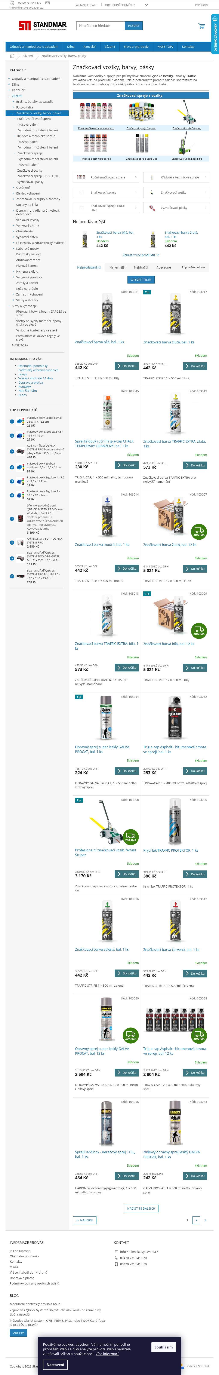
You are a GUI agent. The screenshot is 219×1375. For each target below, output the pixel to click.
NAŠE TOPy (20, 345)
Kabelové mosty (27, 248)
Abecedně (164, 267)
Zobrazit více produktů (139, 255)
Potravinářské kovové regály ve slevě (38, 338)
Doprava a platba (30, 382)
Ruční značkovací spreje (34, 119)
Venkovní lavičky (27, 220)
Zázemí (17, 96)
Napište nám (27, 391)
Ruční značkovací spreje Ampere (96, 128)
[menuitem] (34, 47)
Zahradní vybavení (29, 294)
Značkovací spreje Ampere (141, 128)
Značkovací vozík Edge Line (187, 158)
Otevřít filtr (141, 280)
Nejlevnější (117, 267)
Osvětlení (23, 188)
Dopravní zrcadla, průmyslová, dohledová (38, 212)
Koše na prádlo (27, 289)
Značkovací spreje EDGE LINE (38, 176)
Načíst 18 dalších (141, 1208)
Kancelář (18, 90)
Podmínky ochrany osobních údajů (38, 372)
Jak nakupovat (85, 5)
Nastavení (55, 1364)
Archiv (18, 1333)
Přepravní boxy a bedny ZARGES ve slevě (41, 313)
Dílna (15, 84)
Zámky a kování (27, 283)
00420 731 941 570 (133, 1258)
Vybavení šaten (27, 237)
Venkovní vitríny (27, 225)
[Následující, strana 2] (196, 1220)
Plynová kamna (27, 266)
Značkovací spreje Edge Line (141, 158)
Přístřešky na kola (28, 254)
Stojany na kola (27, 205)
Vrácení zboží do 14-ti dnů (28, 1272)
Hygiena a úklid (27, 271)
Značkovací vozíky (29, 170)
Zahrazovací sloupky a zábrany (38, 199)
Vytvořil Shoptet (198, 1366)
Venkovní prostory (29, 277)
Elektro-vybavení (28, 193)
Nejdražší (141, 267)
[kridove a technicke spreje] (95, 143)
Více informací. (107, 1353)
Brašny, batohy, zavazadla (34, 101)
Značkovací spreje (30, 153)
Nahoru (86, 1220)
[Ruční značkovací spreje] (96, 111)
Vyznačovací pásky (30, 182)
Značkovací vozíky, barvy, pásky (38, 113)
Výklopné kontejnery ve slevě (36, 330)
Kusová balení (28, 124)
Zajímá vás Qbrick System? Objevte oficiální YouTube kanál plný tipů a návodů (55, 1312)
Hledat (133, 26)
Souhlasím (164, 1347)
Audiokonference (28, 260)
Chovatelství (25, 231)
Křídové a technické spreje (36, 136)
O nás (22, 395)
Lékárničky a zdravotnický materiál (40, 243)
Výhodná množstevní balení (38, 130)
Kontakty (24, 387)
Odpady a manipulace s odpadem (36, 79)
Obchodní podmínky (120, 5)
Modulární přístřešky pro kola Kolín (35, 1304)
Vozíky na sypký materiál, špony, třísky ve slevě (39, 323)
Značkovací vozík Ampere (187, 128)
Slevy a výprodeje (24, 306)
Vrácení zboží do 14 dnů (35, 378)
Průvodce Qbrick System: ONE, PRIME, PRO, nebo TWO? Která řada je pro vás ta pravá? (57, 1323)
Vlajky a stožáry (27, 300)
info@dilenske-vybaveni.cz (139, 1252)
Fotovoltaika (24, 107)
